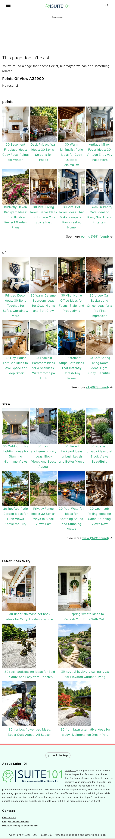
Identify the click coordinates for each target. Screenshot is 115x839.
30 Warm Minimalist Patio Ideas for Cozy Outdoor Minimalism (71, 155)
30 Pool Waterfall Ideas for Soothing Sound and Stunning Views (71, 519)
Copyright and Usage (15, 821)
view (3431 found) (95, 538)
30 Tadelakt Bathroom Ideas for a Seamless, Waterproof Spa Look (43, 368)
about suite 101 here (87, 801)
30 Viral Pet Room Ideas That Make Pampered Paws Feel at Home (71, 217)
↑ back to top (58, 755)
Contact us (9, 817)
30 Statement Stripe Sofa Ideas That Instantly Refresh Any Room (71, 368)
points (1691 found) (95, 236)
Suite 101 (70, 770)
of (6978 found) (97, 387)
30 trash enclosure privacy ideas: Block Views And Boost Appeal (43, 456)
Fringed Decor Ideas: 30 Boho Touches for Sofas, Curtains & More (15, 306)
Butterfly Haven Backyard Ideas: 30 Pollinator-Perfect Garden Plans (15, 217)
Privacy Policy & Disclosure (20, 825)
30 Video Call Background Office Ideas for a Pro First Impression (99, 306)
